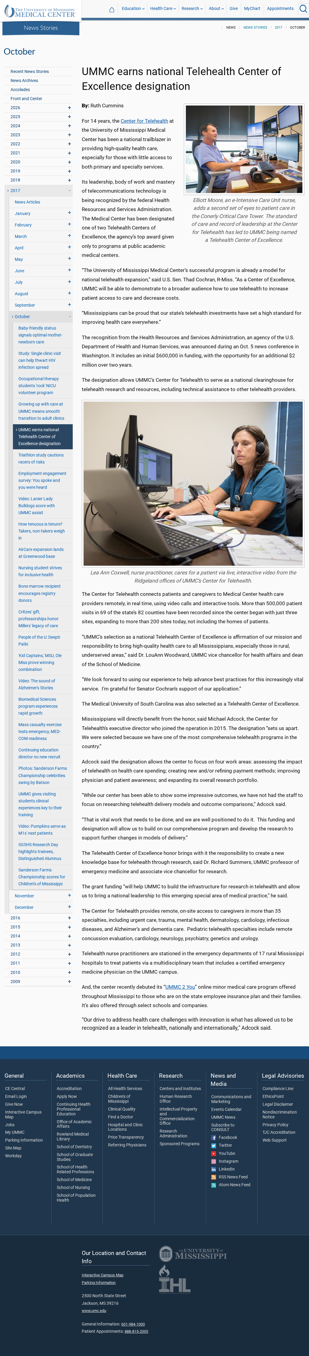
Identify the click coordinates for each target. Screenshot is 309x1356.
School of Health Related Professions (75, 1169)
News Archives (24, 80)
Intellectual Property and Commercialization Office (178, 1116)
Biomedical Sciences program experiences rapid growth (38, 706)
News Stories (41, 27)
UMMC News (223, 1117)
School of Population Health (76, 1198)
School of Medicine (74, 1179)
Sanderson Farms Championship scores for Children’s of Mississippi (41, 877)
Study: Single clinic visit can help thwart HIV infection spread (39, 360)
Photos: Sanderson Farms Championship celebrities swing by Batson (42, 775)
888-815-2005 (136, 1331)
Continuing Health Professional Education (74, 1109)
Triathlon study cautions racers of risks (41, 459)
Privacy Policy (275, 1125)
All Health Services (125, 1088)
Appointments (280, 8)
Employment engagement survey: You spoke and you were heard (42, 480)
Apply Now (67, 1096)
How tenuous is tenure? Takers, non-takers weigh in (41, 531)
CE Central (15, 1088)
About (214, 8)
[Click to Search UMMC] (303, 8)
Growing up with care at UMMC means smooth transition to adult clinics (41, 411)
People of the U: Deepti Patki (39, 641)
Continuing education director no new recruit (39, 754)
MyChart (252, 8)
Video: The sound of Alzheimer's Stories (36, 684)
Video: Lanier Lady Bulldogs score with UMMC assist (36, 505)
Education (131, 8)
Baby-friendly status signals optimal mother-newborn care (40, 335)
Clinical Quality (121, 1109)
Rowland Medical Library (73, 1137)
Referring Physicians (127, 1145)
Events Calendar (226, 1109)
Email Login (16, 1096)
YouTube (225, 1153)
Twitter (224, 1145)
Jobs (9, 1125)
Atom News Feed (233, 1185)
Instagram (227, 1161)
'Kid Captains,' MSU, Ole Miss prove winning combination (40, 662)
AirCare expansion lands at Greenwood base (41, 553)
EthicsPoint (273, 1096)
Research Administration (173, 1134)
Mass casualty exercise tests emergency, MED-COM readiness (40, 731)
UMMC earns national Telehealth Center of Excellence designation (39, 436)
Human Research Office (176, 1099)
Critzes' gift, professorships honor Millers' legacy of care (38, 618)
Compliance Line (278, 1088)
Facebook (226, 1137)
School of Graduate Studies (75, 1157)
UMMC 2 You (180, 987)
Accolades (20, 89)
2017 (278, 28)
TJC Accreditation (279, 1132)
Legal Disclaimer (278, 1104)
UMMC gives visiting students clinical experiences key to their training (40, 804)
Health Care (161, 8)
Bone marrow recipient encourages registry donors (39, 593)
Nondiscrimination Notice (280, 1115)
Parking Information (24, 1140)
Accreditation (69, 1088)
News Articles (27, 202)
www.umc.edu (94, 1310)
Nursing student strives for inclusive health (40, 571)
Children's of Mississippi (119, 1099)
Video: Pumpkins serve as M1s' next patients (42, 830)
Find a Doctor (120, 1117)
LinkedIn (225, 1169)
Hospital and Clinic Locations (125, 1127)
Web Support (275, 1140)
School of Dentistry (74, 1147)
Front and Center (26, 98)
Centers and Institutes (180, 1088)
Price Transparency (126, 1137)
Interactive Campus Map (23, 1115)
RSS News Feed (232, 1177)
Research (190, 8)
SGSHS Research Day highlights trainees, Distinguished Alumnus (39, 851)
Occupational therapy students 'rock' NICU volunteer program (38, 385)
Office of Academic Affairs (74, 1124)
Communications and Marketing (231, 1099)
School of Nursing (73, 1187)
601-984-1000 (133, 1324)
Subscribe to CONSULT (222, 1128)
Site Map (13, 1148)
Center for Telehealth (144, 121)
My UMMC (14, 1132)
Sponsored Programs (179, 1144)
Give (234, 8)
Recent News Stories (30, 71)
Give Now (14, 1104)
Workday (13, 1156)
